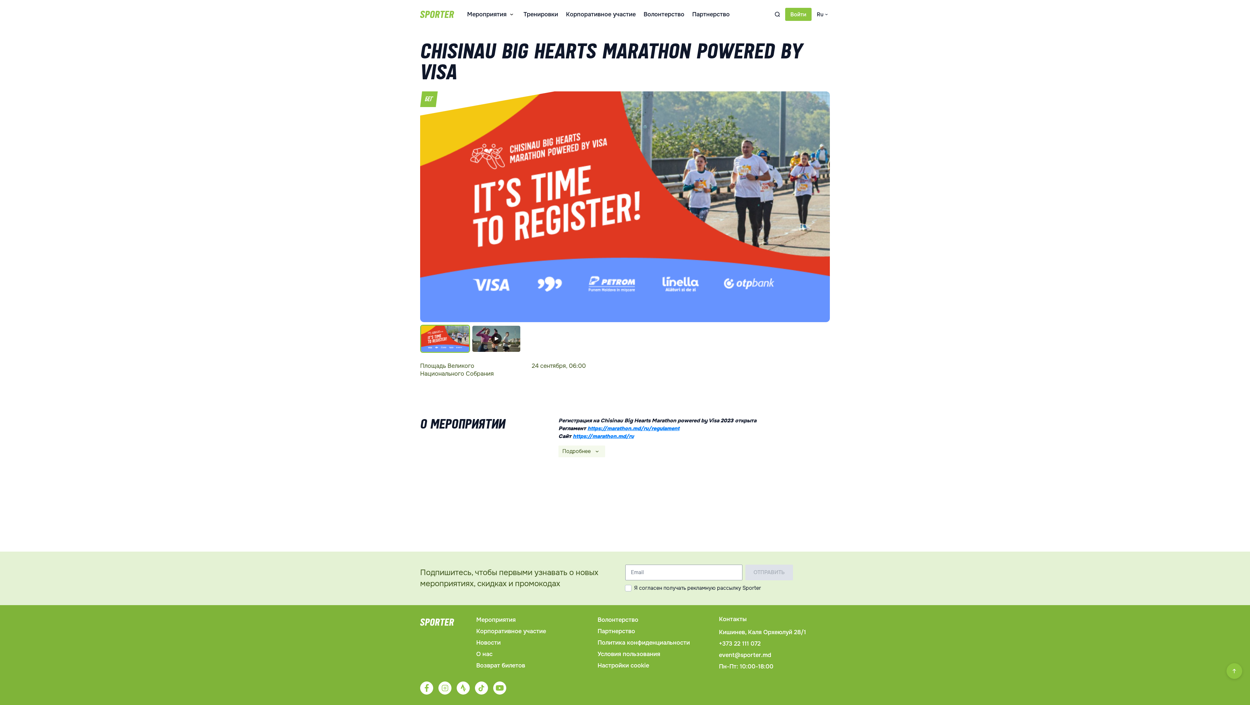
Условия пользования (629, 654)
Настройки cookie (623, 665)
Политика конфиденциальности (644, 642)
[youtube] (499, 688)
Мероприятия (487, 14)
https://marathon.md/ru (603, 436)
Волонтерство (664, 14)
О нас (484, 654)
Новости (488, 642)
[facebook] (426, 688)
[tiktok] (481, 688)
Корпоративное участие (601, 14)
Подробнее (576, 451)
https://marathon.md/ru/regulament (633, 428)
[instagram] (444, 688)
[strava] (463, 688)
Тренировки (541, 14)
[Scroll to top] (1234, 671)
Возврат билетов (500, 665)
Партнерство (711, 14)
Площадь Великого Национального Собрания (457, 369)
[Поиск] (777, 14)
